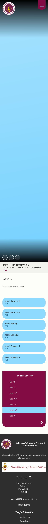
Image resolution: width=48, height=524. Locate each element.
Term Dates (25, 521)
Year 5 (5, 270)
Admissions (25, 517)
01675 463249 (24, 505)
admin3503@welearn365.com (24, 499)
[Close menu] (42, 5)
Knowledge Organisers (29, 267)
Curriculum (8, 267)
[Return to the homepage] (8, 8)
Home (5, 265)
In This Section (25, 376)
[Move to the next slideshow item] (11, 257)
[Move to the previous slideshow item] (5, 257)
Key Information (20, 265)
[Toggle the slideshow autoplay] (17, 257)
